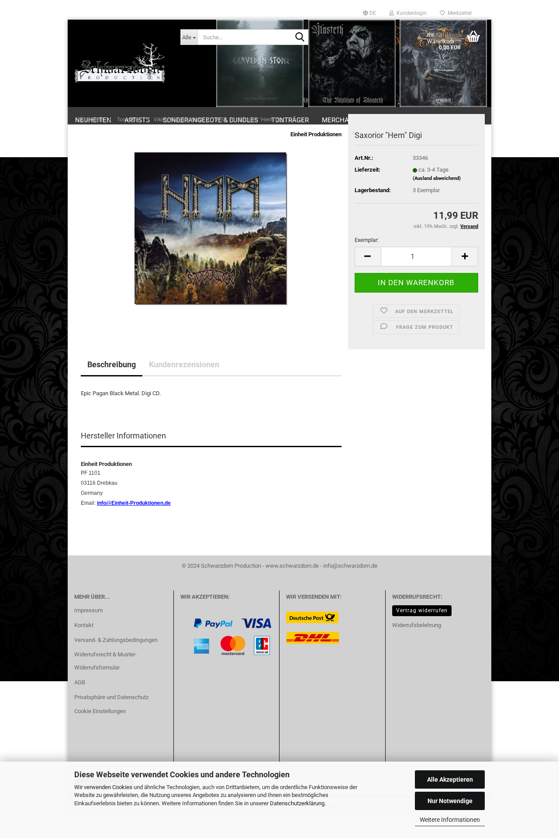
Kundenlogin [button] (410, 13)
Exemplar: (367, 240)
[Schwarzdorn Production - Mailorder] (120, 63)
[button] (369, 13)
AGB (79, 682)
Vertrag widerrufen (422, 610)
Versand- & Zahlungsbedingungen (116, 640)
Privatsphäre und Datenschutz (111, 697)
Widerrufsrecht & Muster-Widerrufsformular (105, 661)
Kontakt (83, 625)
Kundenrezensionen (184, 364)
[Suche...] (300, 37)
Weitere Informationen (450, 819)
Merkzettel (458, 13)
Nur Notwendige (450, 800)
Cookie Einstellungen (100, 711)
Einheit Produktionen (316, 134)
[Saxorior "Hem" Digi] (211, 228)
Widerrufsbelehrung (416, 625)
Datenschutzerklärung (297, 803)
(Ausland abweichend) (437, 178)
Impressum (88, 610)
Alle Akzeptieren (450, 779)
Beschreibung (111, 364)
